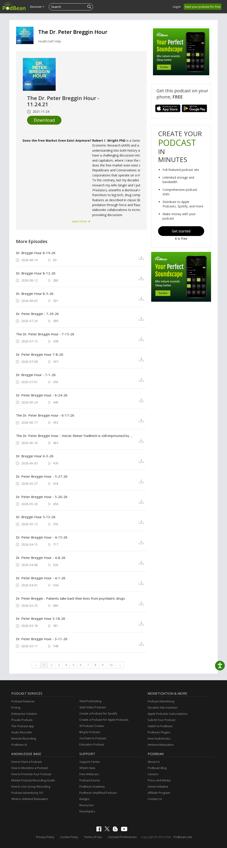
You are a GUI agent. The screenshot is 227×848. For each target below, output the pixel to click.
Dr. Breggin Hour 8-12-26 (35, 273)
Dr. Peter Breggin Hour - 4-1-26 (40, 578)
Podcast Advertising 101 (27, 793)
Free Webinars (89, 774)
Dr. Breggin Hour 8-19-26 (35, 253)
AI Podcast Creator (91, 726)
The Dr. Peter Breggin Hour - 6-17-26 (45, 415)
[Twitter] (108, 830)
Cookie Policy (69, 837)
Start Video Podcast (92, 707)
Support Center (89, 762)
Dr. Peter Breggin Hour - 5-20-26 (41, 497)
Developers (87, 811)
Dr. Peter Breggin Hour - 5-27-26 (41, 476)
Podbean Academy (92, 786)
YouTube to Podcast (92, 738)
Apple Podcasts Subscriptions (168, 714)
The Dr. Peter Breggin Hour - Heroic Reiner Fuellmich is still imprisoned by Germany (75, 436)
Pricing (15, 707)
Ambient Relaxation (161, 745)
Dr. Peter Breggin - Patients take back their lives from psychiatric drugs (70, 598)
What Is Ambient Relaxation (29, 799)
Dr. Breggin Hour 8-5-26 (34, 294)
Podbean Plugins (159, 732)
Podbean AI (19, 745)
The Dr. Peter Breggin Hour (72, 31)
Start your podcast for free (203, 7)
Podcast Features (23, 701)
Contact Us (155, 799)
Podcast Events (89, 780)
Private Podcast (21, 720)
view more (80, 221)
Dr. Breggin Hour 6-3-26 (34, 456)
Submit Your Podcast (161, 720)
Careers (153, 774)
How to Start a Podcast (26, 762)
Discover (36, 7)
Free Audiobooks (159, 738)
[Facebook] (100, 830)
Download (44, 120)
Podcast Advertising (161, 701)
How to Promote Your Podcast (31, 774)
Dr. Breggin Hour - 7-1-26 (36, 375)
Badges (84, 799)
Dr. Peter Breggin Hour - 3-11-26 (41, 639)
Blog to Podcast (89, 732)
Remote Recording (23, 738)
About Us (154, 762)
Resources (86, 805)
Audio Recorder (21, 732)
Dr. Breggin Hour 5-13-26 (35, 517)
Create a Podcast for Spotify (98, 713)
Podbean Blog (157, 768)
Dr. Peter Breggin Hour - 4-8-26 (40, 558)
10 (111, 665)
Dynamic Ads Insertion (163, 707)
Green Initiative (158, 786)
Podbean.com (183, 837)
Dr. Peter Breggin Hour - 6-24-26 (41, 395)
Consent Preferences (122, 837)
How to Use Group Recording (30, 786)
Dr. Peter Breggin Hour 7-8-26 (39, 354)
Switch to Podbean (160, 726)
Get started (181, 231)
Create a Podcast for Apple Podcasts (104, 720)
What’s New (87, 768)
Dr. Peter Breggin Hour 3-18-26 (40, 618)
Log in (177, 7)
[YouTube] (125, 830)
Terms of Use (93, 837)
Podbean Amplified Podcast (98, 793)
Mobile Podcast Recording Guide (33, 780)
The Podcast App (22, 726)
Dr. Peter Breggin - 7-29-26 (37, 314)
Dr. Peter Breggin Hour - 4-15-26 (41, 537)
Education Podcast (91, 744)
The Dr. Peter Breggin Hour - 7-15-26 (45, 334)
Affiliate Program (159, 793)
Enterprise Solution (24, 714)
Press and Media (159, 780)
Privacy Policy (45, 837)
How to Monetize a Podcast (29, 768)
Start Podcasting (90, 701)
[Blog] (116, 830)
